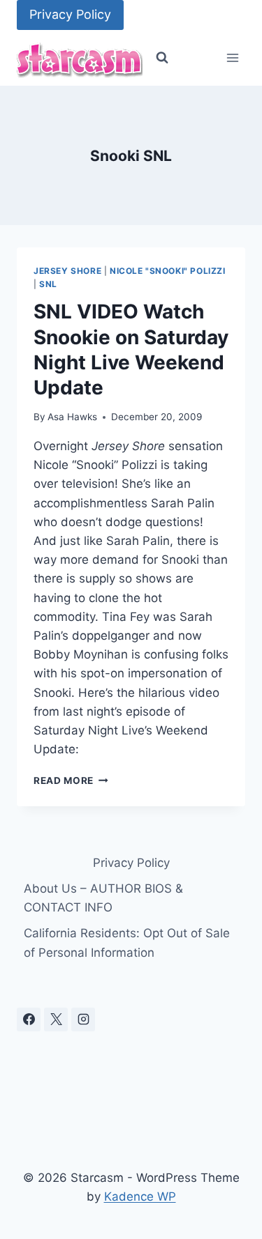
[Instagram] (83, 1019)
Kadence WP (140, 1196)
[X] (56, 1019)
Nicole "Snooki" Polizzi (168, 271)
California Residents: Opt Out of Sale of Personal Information (127, 942)
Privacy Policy (70, 14)
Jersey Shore (67, 271)
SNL (48, 284)
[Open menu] (232, 58)
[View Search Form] (162, 57)
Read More (71, 780)
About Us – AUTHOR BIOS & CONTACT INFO (103, 898)
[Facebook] (29, 1019)
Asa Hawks (72, 416)
